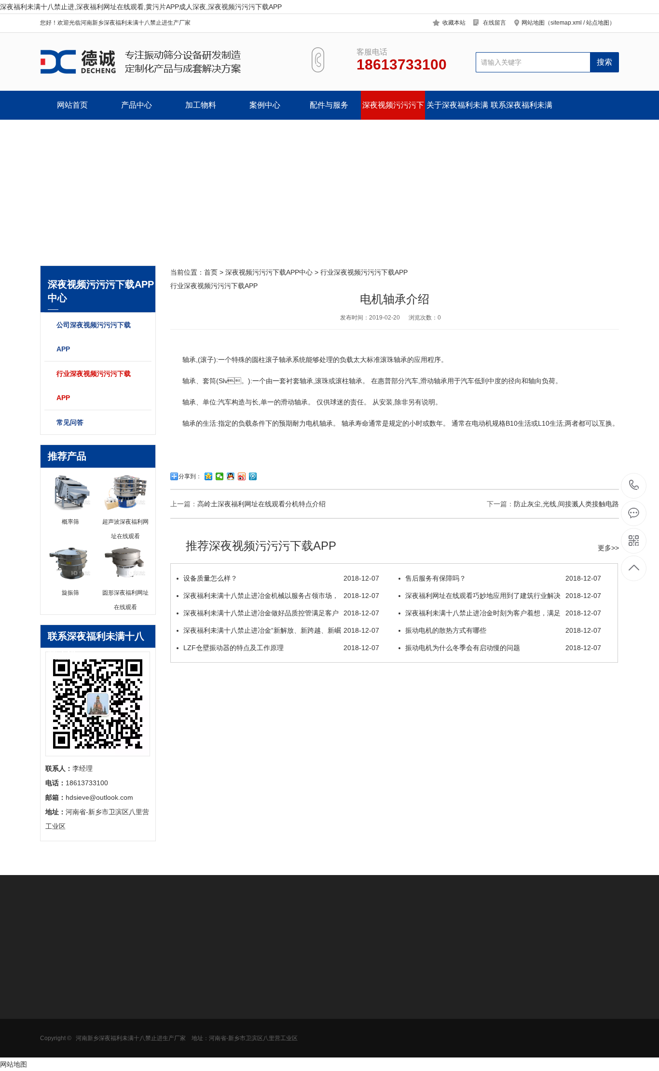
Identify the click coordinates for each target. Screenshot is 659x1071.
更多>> (608, 548)
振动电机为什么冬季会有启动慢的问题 (503, 648)
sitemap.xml (566, 22)
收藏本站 (454, 22)
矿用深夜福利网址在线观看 (70, 1034)
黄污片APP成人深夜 (70, 1016)
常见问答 (69, 422)
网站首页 (72, 105)
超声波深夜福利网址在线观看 (204, 1005)
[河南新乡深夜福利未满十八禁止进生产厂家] (164, 62)
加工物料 (200, 105)
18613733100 (634, 486)
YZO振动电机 (261, 987)
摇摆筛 (184, 1060)
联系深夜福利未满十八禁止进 (521, 110)
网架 (248, 1031)
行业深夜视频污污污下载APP (93, 386)
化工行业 (120, 1016)
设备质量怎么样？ (281, 578)
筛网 (248, 1002)
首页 (211, 272)
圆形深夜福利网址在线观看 (70, 991)
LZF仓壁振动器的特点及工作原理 (281, 648)
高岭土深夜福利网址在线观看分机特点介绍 (261, 504)
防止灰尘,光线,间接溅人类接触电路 (566, 504)
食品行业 (120, 987)
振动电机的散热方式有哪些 (503, 630)
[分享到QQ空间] (209, 476)
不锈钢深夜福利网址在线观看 (204, 1020)
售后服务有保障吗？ (503, 578)
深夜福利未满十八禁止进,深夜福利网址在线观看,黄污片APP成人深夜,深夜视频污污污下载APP (141, 7)
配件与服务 (329, 105)
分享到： (190, 476)
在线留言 (494, 22)
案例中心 (264, 105)
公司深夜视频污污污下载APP (93, 337)
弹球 (248, 1045)
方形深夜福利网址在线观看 (70, 1005)
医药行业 (120, 1002)
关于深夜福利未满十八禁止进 (457, 110)
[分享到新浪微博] (242, 476)
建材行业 (120, 1045)
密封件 (251, 1016)
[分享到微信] (220, 476)
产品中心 (136, 105)
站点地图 (597, 22)
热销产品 (189, 965)
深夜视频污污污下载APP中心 (393, 110)
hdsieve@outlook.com (405, 1019)
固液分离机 (57, 1045)
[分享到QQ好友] (231, 476)
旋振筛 (184, 987)
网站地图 (13, 1064)
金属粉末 (120, 1031)
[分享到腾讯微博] (253, 476)
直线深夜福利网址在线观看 (204, 1034)
